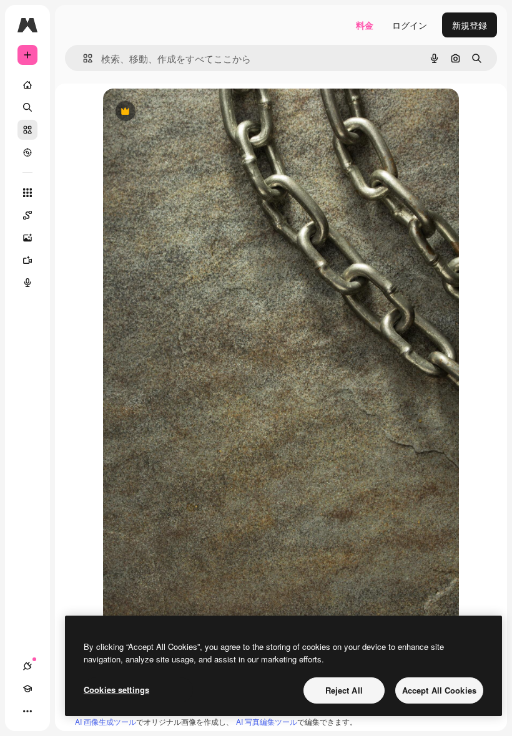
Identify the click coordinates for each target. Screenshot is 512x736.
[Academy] (27, 689)
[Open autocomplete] (83, 58)
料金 (364, 25)
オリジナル (188, 112)
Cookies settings (116, 689)
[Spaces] (27, 215)
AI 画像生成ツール (105, 721)
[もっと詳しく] (27, 152)
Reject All (344, 690)
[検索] (27, 107)
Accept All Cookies (439, 690)
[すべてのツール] (27, 193)
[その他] (27, 711)
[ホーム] (27, 85)
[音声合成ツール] (27, 283)
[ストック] (27, 130)
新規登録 (469, 25)
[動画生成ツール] (27, 260)
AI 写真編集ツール (266, 721)
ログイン (409, 25)
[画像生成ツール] (27, 238)
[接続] (27, 666)
